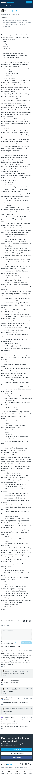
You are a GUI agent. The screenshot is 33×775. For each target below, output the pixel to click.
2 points (8, 717)
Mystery (4, 17)
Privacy (11, 767)
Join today (15, 749)
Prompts (9, 773)
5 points (9, 671)
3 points (8, 651)
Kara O (12, 651)
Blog (30, 773)
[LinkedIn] (26, 764)
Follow (14, 10)
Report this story (6, 625)
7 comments (14, 14)
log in (15, 642)
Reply (2, 666)
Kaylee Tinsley (15, 680)
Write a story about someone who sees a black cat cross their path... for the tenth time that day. (17, 22)
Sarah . (13, 717)
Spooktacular (7, 26)
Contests (17, 773)
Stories (24, 773)
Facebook (16, 757)
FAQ (2, 767)
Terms (6, 767)
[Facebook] (28, 764)
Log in (29, 2)
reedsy (7, 2)
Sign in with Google (16, 753)
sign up (9, 642)
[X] (21, 764)
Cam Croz (14, 671)
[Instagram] (23, 764)
